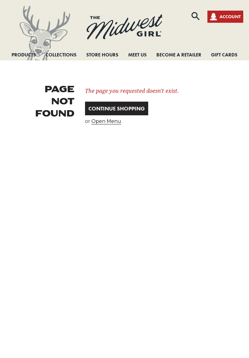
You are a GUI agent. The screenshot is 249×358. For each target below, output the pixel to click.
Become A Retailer (178, 55)
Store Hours (102, 55)
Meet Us (137, 55)
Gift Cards (224, 55)
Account (230, 17)
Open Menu (106, 121)
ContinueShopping (116, 108)
